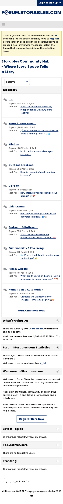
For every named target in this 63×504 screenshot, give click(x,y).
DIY (11, 99)
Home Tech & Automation (26, 289)
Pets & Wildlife (18, 269)
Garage (14, 185)
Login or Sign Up (48, 2)
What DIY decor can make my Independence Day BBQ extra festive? (36, 109)
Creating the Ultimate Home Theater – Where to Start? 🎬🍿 (37, 298)
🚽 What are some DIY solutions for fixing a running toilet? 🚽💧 (39, 132)
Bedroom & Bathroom (23, 227)
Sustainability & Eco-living (26, 248)
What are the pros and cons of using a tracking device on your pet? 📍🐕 (40, 277)
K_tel (43, 363)
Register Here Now (31, 419)
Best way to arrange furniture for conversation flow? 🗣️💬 (38, 215)
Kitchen (14, 144)
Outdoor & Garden (21, 165)
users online (36, 328)
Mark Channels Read (31, 310)
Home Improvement (22, 123)
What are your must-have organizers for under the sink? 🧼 (38, 236)
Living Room (16, 206)
